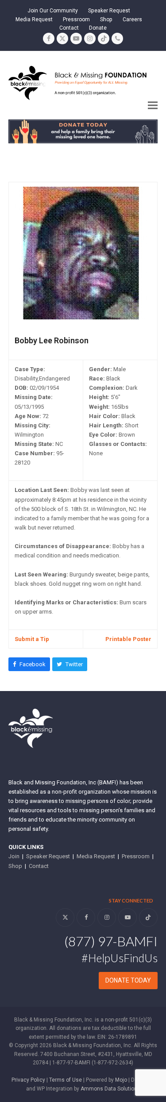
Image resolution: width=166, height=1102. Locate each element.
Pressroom (136, 856)
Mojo (121, 1080)
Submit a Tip (32, 639)
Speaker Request (48, 856)
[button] (153, 105)
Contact (39, 866)
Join (13, 856)
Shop (15, 866)
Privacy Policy (28, 1080)
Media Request (96, 856)
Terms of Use (65, 1080)
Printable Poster (128, 639)
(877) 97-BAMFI (111, 941)
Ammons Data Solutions (110, 1089)
